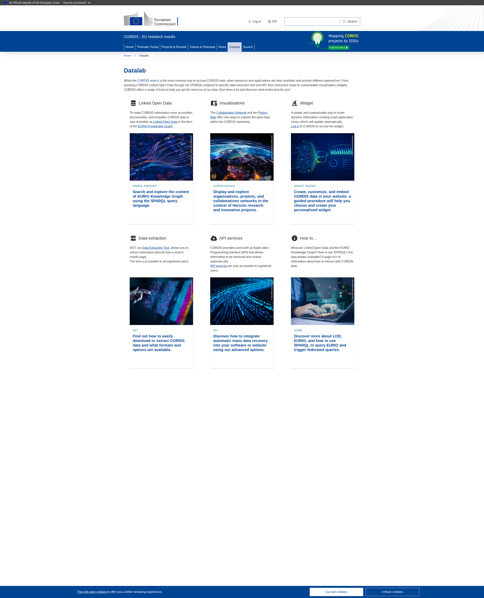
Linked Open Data (165, 121)
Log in (257, 21)
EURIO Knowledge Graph (155, 126)
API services (218, 266)
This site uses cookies (92, 591)
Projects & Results (174, 47)
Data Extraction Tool (155, 247)
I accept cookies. (336, 591)
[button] (272, 21)
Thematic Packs (147, 47)
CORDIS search (148, 80)
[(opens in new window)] (154, 18)
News (222, 47)
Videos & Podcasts (202, 47)
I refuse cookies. (392, 591)
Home (130, 47)
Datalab (234, 47)
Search (248, 47)
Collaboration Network (231, 112)
